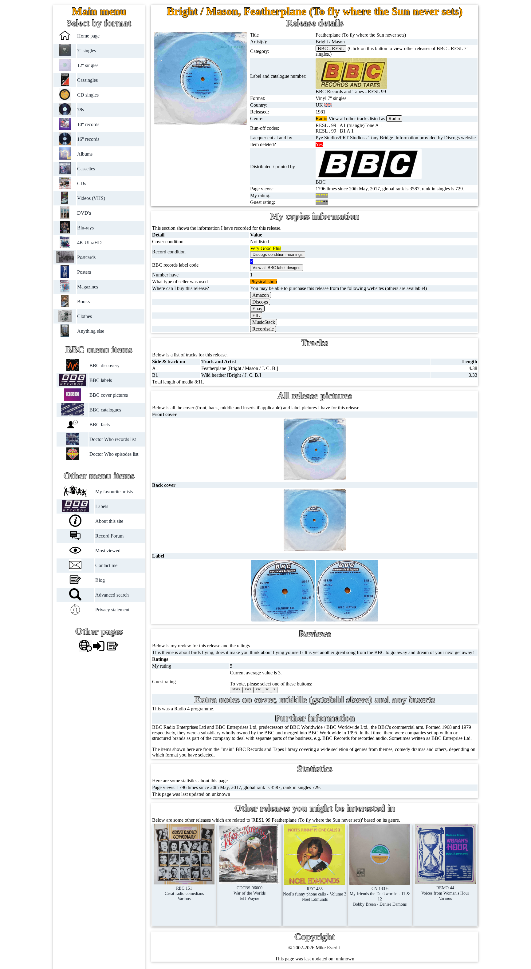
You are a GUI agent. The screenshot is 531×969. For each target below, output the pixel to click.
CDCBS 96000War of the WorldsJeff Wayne (250, 893)
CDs (81, 183)
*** (258, 690)
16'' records (88, 139)
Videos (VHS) (91, 198)
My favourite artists (114, 491)
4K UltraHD (89, 242)
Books (83, 301)
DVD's (84, 213)
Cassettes (86, 168)
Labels (101, 506)
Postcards (86, 257)
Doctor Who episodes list (113, 454)
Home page (88, 35)
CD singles (88, 94)
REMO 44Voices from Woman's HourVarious (445, 893)
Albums (84, 154)
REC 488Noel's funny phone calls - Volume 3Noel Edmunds (314, 894)
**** (248, 690)
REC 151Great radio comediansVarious (184, 893)
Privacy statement (112, 609)
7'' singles (86, 50)
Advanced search (112, 595)
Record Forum (109, 535)
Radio (394, 118)
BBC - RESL (331, 48)
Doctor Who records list (112, 439)
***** (236, 690)
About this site (109, 521)
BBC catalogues (105, 409)
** (267, 690)
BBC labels (100, 380)
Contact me (106, 565)
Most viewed (107, 550)
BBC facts (99, 424)
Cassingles (87, 80)
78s (80, 109)
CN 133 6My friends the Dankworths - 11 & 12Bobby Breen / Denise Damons (380, 896)
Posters (84, 272)
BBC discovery (104, 365)
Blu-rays (85, 227)
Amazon (260, 295)
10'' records (88, 124)
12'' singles (87, 65)
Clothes (84, 316)
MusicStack (263, 322)
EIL (256, 315)
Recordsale (263, 329)
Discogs (260, 301)
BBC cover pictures (108, 395)
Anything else (90, 331)
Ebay (257, 308)
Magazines (87, 286)
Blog (100, 580)
